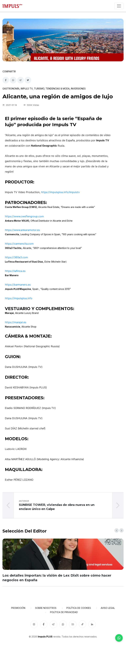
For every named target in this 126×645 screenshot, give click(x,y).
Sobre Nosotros (45, 608)
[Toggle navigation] (119, 6)
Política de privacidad (64, 612)
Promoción (18, 608)
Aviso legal (108, 608)
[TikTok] (82, 624)
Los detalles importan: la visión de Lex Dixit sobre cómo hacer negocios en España (56, 577)
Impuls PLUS (45, 636)
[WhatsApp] (119, 638)
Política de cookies (78, 608)
